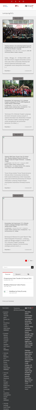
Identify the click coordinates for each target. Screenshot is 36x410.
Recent (18, 274)
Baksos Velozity (18, 166)
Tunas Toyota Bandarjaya (17, 167)
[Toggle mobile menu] (32, 8)
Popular (7, 274)
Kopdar (16, 52)
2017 (27, 163)
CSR (24, 166)
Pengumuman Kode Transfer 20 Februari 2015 (17, 278)
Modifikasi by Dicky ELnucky (17, 291)
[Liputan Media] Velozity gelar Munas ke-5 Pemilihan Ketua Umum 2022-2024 (7, 320)
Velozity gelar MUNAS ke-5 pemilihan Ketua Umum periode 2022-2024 (7, 360)
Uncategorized (24, 107)
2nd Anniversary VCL (9, 231)
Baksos (12, 52)
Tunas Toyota (8, 167)
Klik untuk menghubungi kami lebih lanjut (29, 385)
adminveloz (8, 50)
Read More (7, 70)
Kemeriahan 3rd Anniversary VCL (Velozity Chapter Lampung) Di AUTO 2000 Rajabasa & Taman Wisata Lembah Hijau (17, 102)
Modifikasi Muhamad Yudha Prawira (14, 285)
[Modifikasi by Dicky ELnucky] (6, 291)
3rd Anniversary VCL (9, 108)
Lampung (20, 52)
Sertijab (16, 231)
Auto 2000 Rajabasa (19, 108)
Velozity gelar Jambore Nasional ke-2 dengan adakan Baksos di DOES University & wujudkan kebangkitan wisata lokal (7, 385)
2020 (28, 50)
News (18, 107)
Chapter (6, 107)
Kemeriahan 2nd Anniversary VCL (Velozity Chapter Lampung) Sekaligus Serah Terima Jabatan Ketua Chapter (16, 225)
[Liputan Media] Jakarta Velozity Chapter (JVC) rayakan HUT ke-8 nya (6, 341)
